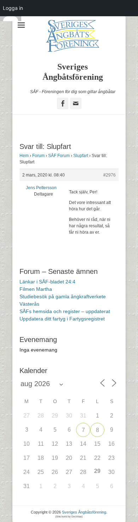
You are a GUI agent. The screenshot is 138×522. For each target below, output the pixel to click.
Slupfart (80, 155)
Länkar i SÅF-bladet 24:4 (47, 281)
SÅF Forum (59, 155)
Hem (24, 155)
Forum (38, 155)
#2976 (109, 175)
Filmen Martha (35, 289)
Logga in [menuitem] (13, 8)
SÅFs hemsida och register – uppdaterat (64, 311)
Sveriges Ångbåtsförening (84, 512)
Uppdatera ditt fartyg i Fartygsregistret (62, 319)
